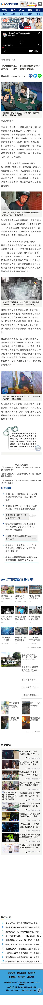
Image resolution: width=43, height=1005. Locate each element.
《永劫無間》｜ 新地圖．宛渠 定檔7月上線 (7, 639)
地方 (5, 14)
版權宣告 (31, 973)
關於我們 (11, 973)
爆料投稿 (21, 977)
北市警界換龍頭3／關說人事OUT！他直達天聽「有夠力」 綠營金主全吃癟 (30, 695)
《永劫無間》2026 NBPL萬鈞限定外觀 (35, 639)
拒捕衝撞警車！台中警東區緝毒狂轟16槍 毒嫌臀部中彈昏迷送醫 (30, 680)
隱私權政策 (21, 973)
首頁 (4, 10)
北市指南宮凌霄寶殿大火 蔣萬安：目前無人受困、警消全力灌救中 (35, 719)
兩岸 (13, 14)
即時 (13, 10)
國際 (21, 14)
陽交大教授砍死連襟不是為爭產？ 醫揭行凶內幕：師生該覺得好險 (20, 639)
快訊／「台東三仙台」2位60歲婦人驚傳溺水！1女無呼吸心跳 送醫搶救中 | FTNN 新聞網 (35, 704)
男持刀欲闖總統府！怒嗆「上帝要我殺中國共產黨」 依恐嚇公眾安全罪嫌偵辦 (35, 618)
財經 (30, 10)
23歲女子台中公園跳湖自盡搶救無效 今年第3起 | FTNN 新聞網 (14, 719)
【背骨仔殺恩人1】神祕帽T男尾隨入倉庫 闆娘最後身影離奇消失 (20, 468)
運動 (30, 14)
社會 (38, 10)
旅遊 (38, 14)
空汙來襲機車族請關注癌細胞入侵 (14, 704)
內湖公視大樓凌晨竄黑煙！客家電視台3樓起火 (35, 597)
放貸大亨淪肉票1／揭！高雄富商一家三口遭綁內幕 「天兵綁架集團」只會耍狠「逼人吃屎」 (21, 618)
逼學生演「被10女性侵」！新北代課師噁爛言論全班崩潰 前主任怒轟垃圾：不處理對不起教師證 (6, 597)
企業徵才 (30, 977)
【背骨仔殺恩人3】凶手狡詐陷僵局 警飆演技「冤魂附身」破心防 (21, 482)
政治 (21, 10)
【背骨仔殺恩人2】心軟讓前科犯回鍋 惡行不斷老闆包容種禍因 (21, 475)
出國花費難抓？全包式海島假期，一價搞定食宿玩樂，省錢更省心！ (20, 597)
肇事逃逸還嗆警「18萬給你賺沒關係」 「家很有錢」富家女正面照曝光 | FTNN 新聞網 (7, 618)
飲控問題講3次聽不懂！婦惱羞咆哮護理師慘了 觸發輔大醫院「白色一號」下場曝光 (30, 687)
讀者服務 (12, 977)
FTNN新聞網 (5, 60)
